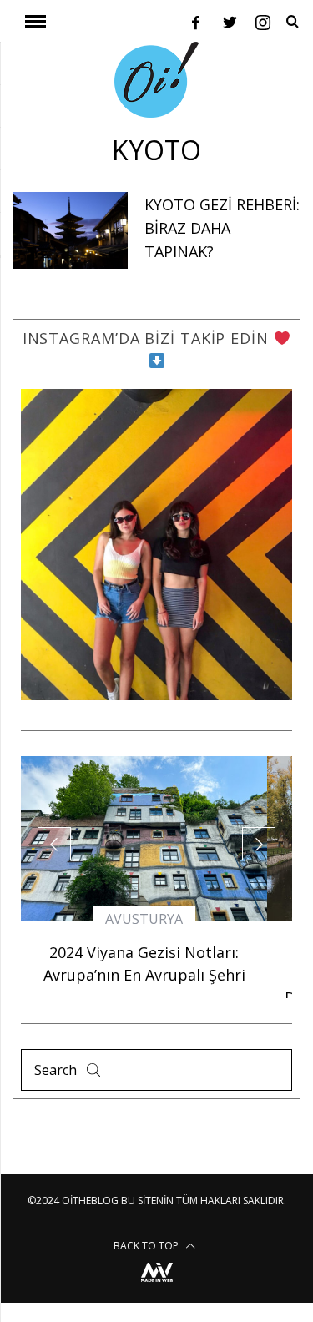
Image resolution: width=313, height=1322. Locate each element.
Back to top (147, 1246)
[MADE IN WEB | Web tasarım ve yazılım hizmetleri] (157, 1284)
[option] (144, 877)
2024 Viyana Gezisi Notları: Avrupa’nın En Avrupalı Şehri (144, 963)
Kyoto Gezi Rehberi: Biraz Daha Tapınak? (222, 227)
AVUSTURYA (144, 919)
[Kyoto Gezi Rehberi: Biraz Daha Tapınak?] (70, 230)
